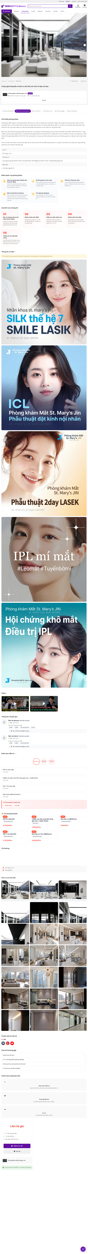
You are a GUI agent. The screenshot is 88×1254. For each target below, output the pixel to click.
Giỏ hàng (74, 1)
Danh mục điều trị (36, 111)
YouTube (55, 11)
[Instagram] (7, 1043)
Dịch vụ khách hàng (82, 1)
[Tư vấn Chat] (83, 1249)
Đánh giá (40, 11)
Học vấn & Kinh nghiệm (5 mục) (21, 731)
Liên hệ (44, 100)
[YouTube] (12, 1043)
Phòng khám (25, 11)
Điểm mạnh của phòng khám (23, 111)
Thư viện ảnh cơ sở (47, 111)
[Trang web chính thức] (3, 1043)
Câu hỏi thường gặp (59, 111)
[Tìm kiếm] (70, 6)
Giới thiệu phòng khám (8, 111)
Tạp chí (62, 11)
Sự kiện (33, 11)
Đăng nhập (61, 1)
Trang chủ (16, 11)
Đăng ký (68, 1)
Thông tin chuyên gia (72, 111)
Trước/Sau (47, 11)
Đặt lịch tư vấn (18, 1146)
